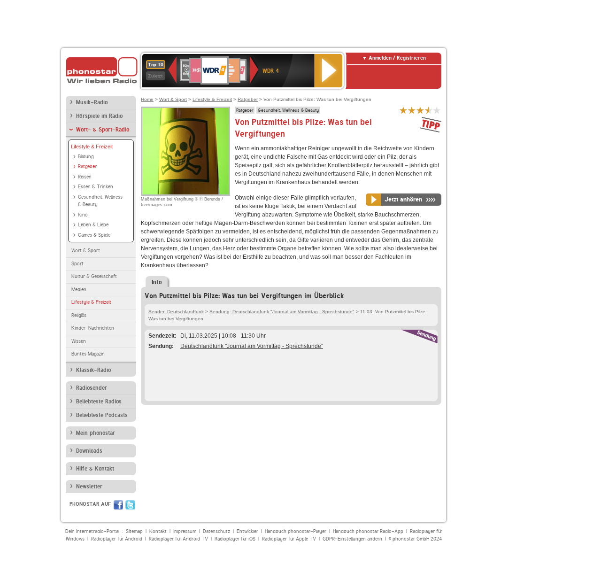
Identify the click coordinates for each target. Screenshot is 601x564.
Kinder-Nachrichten (92, 328)
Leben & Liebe (93, 225)
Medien (78, 289)
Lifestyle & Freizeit (92, 146)
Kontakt (158, 531)
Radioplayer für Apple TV (289, 539)
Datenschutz (216, 531)
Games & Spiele (94, 235)
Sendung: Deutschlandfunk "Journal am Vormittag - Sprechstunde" (281, 311)
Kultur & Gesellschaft (94, 276)
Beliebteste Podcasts (102, 415)
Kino (83, 215)
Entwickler (247, 531)
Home (147, 99)
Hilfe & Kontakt (95, 468)
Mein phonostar (95, 433)
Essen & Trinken (95, 187)
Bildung (85, 157)
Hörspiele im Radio (99, 116)
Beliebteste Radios (99, 401)
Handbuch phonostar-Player (295, 531)
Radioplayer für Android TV (178, 539)
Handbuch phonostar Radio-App (368, 531)
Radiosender (91, 388)
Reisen (85, 177)
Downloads (89, 451)
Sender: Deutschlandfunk (176, 311)
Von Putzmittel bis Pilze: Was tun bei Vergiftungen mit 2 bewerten (412, 110)
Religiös (78, 315)
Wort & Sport (85, 250)
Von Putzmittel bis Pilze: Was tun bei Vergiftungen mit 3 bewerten (420, 110)
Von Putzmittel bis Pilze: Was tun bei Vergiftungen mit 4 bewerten (428, 110)
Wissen (78, 341)
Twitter (130, 505)
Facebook (118, 505)
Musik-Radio (92, 102)
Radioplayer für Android (116, 539)
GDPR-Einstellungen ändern (352, 539)
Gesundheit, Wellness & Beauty (100, 201)
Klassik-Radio (93, 370)
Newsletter (89, 486)
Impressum (184, 531)
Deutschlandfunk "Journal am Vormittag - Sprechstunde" (251, 346)
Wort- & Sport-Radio (102, 129)
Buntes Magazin (88, 354)
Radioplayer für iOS (235, 539)
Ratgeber (87, 166)
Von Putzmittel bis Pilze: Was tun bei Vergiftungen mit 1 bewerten (403, 110)
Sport (77, 264)
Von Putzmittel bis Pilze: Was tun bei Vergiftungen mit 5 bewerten (437, 110)
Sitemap (134, 531)
